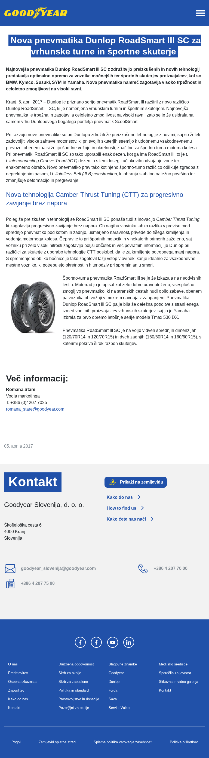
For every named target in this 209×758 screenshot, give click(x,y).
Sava (113, 699)
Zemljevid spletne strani (57, 742)
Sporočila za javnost (175, 673)
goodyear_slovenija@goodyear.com (58, 568)
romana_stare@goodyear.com (35, 409)
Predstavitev (18, 673)
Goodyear (116, 673)
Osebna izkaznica (22, 682)
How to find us (121, 508)
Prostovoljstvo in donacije (79, 699)
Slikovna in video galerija (178, 682)
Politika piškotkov (184, 742)
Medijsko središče (173, 664)
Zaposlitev (16, 690)
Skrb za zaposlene (73, 682)
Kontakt (14, 708)
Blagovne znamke (123, 664)
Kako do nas (120, 497)
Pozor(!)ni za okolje (74, 708)
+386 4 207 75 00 (37, 583)
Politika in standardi (74, 690)
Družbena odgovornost (76, 664)
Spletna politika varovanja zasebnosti (123, 742)
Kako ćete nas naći (126, 519)
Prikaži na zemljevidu (141, 481)
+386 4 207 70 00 (170, 568)
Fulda (113, 690)
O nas (13, 664)
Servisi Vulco (119, 708)
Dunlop (114, 682)
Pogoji (16, 742)
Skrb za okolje (70, 673)
